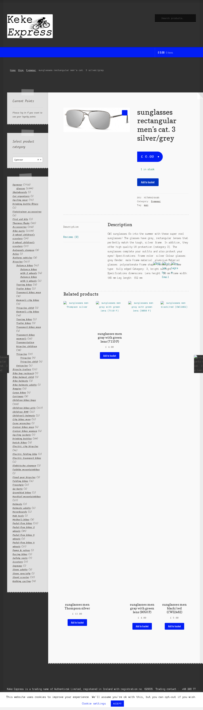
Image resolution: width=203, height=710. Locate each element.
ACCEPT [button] (117, 703)
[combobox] (27, 159)
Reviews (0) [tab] (71, 237)
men (146, 205)
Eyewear (31, 70)
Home (13, 70)
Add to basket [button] (77, 622)
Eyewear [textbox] (26, 160)
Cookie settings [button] (94, 703)
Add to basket (148, 182)
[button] (124, 112)
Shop (21, 70)
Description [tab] (71, 227)
